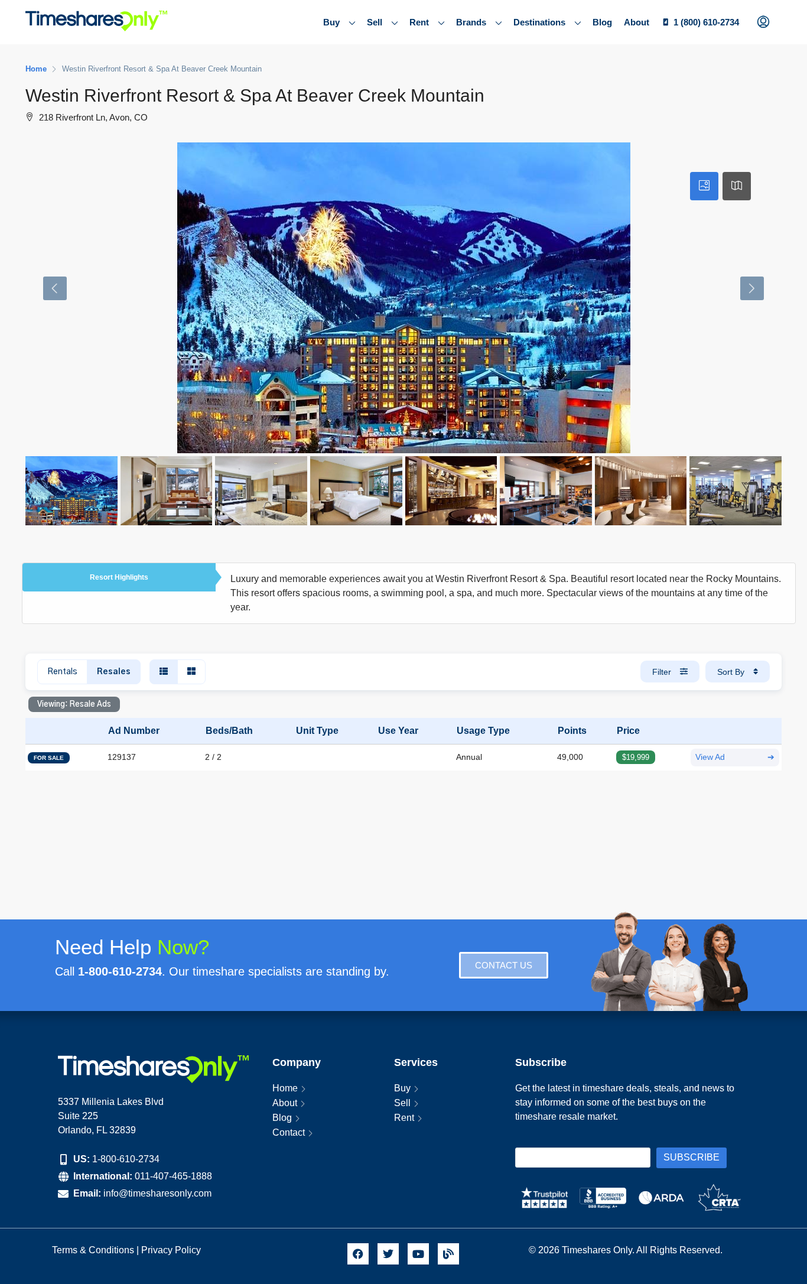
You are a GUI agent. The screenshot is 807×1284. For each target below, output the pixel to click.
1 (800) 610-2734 (706, 22)
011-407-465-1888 (173, 1176)
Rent (419, 22)
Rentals (62, 672)
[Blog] (448, 1254)
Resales (114, 672)
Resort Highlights (119, 577)
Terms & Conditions (93, 1250)
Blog (602, 22)
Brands (471, 22)
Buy (331, 22)
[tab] (704, 186)
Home (285, 1088)
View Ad (735, 757)
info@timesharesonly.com (157, 1193)
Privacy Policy (172, 1250)
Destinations (539, 22)
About (636, 22)
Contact (288, 1132)
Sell (374, 22)
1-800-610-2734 (126, 1159)
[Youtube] (418, 1254)
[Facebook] (358, 1254)
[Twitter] (388, 1254)
